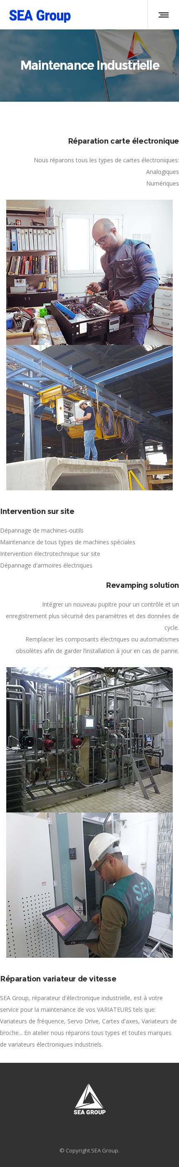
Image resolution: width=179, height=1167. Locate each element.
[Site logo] (39, 14)
